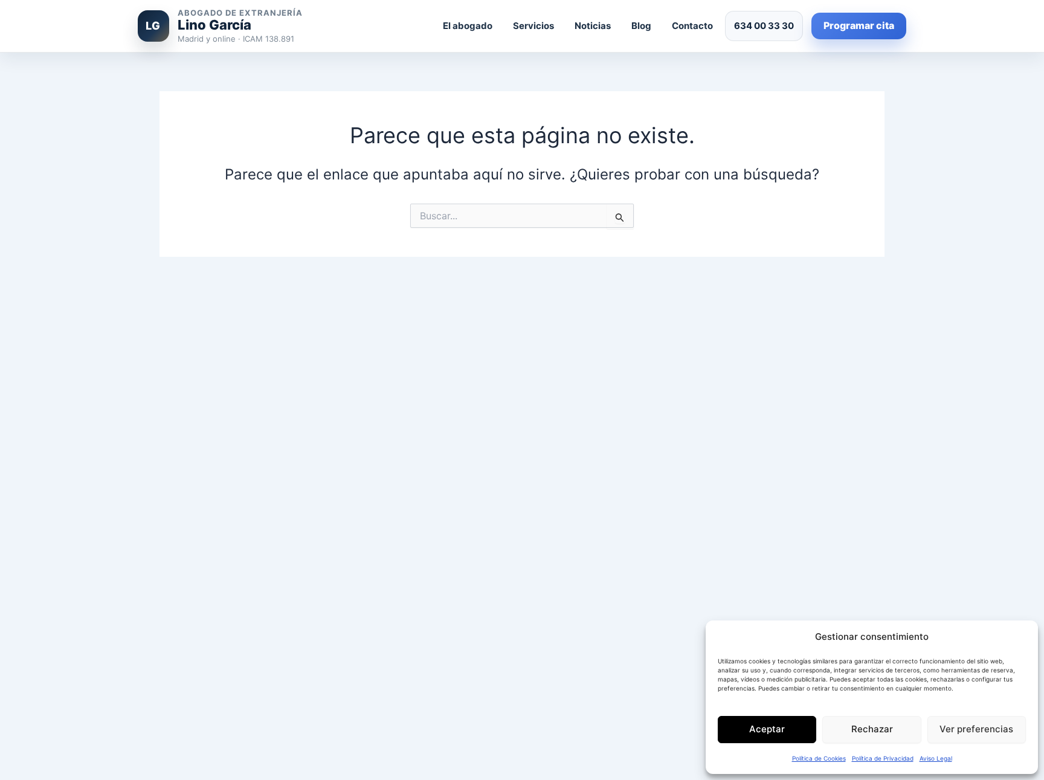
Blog (641, 25)
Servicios (533, 25)
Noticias (593, 25)
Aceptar (767, 729)
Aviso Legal (936, 758)
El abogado (467, 25)
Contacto (692, 25)
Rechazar (872, 729)
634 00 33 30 (764, 25)
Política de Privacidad (883, 758)
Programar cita (858, 25)
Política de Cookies (819, 758)
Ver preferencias (976, 729)
